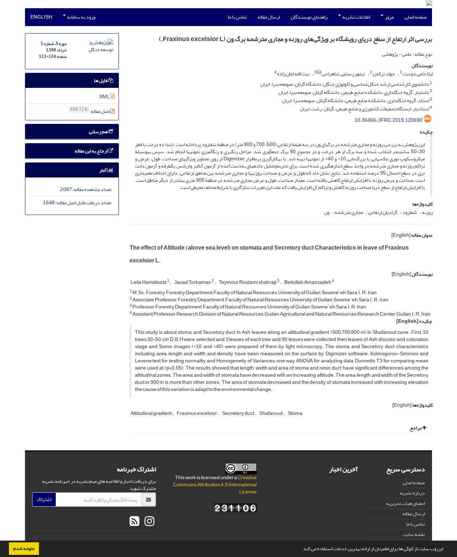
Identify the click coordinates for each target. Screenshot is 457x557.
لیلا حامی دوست (418, 74)
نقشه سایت (414, 534)
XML (104, 96)
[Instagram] (148, 522)
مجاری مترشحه (349, 212)
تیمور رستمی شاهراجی (343, 74)
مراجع (416, 428)
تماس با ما (237, 17)
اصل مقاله (90, 111)
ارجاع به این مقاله (91, 151)
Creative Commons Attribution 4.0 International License (215, 485)
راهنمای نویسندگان (309, 17)
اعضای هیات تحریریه (405, 503)
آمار (103, 170)
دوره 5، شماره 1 (53, 44)
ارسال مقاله (268, 17)
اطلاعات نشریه (356, 17)
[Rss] (134, 522)
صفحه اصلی (416, 17)
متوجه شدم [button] (24, 548)
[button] (300, 549)
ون (327, 212)
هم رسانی (99, 131)
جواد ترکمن (384, 74)
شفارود (409, 212)
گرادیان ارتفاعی (382, 212)
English (41, 17)
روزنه (427, 212)
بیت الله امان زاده (293, 74)
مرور (389, 17)
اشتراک (44, 499)
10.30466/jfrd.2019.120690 (388, 120)
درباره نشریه (412, 493)
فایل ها (101, 80)
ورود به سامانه (80, 17)
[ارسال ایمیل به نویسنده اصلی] (319, 72)
